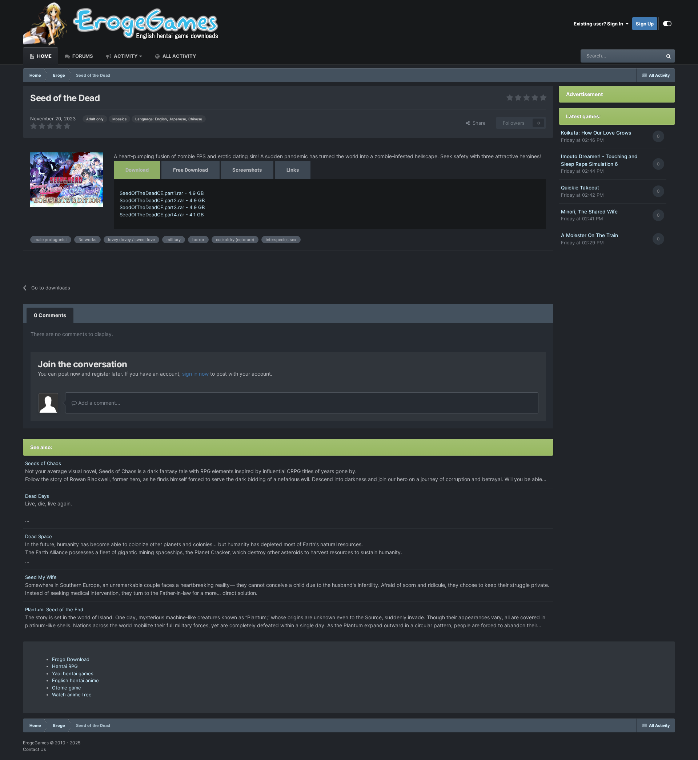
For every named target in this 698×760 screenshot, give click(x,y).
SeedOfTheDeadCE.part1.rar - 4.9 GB (162, 193)
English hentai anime (75, 680)
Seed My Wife (41, 577)
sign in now (195, 374)
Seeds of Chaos (43, 463)
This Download (637, 56)
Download (137, 170)
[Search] (668, 56)
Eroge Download (70, 659)
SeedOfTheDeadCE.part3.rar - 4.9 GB (162, 207)
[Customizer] (667, 23)
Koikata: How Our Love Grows (596, 133)
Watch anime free (72, 694)
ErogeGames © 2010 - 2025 (51, 742)
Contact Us (34, 749)
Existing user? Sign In (599, 24)
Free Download (190, 170)
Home (44, 56)
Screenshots (247, 170)
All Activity (178, 56)
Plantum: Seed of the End (54, 609)
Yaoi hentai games (72, 673)
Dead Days (37, 496)
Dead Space (38, 536)
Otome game (66, 688)
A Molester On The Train (589, 235)
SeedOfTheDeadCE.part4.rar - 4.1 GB (162, 214)
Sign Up (645, 24)
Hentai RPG (65, 666)
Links (292, 170)
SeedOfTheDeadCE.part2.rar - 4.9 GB (162, 200)
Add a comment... (98, 403)
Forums (82, 56)
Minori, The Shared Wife (589, 212)
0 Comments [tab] (50, 315)
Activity (125, 56)
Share (478, 123)
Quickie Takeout (580, 188)
